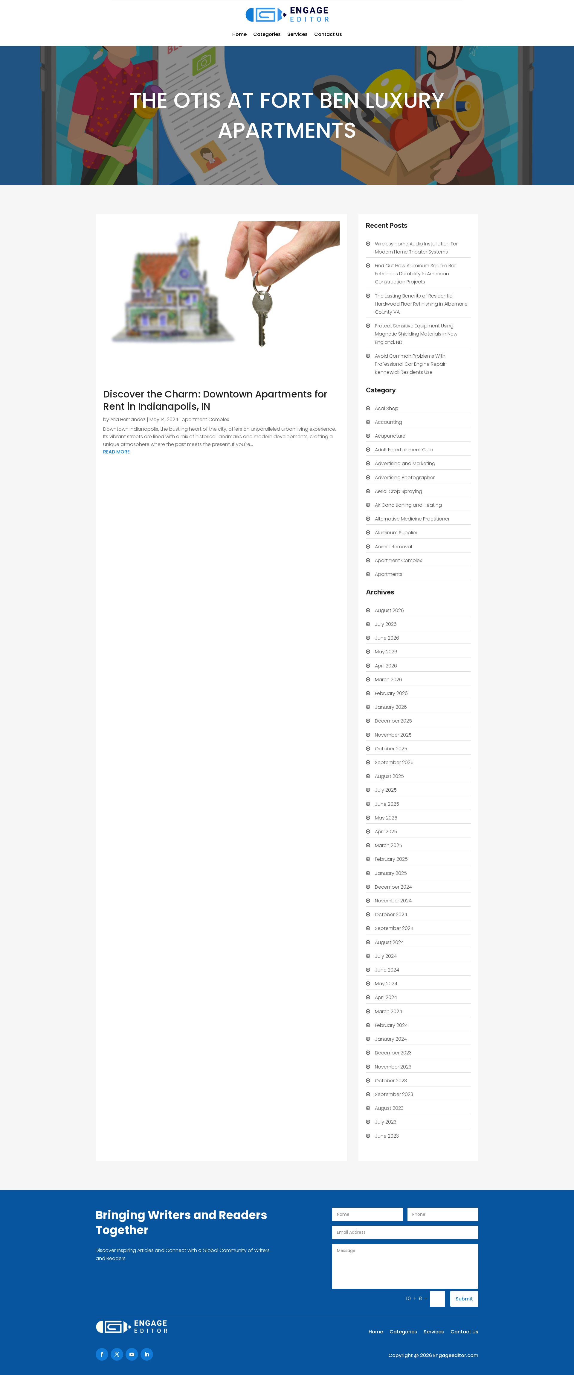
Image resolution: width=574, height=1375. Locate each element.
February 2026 (391, 693)
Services (297, 34)
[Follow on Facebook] (102, 1354)
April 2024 (386, 997)
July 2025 (386, 790)
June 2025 (387, 804)
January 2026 (391, 707)
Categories (267, 34)
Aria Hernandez (128, 419)
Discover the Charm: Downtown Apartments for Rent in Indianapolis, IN (215, 400)
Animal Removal (393, 546)
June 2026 (387, 638)
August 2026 (389, 610)
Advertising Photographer (405, 477)
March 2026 (388, 679)
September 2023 (394, 1094)
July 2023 (385, 1121)
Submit (464, 1298)
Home (239, 34)
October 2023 (391, 1080)
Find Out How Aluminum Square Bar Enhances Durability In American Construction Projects (415, 273)
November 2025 (393, 734)
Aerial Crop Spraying (398, 491)
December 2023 (393, 1052)
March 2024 (388, 1011)
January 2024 (391, 1039)
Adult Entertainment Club (404, 449)
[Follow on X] (117, 1354)
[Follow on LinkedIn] (147, 1354)
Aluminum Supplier (396, 532)
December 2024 (393, 887)
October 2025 (391, 748)
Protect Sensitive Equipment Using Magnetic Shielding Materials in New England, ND (416, 333)
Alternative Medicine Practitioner (412, 518)
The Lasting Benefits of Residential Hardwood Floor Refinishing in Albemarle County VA (421, 303)
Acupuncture (390, 435)
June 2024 (387, 969)
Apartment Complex (205, 419)
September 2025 (394, 762)
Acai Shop (387, 408)
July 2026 (386, 624)
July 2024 (386, 956)
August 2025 (389, 776)
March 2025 (388, 845)
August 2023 (389, 1108)
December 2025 (393, 720)
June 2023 (387, 1136)
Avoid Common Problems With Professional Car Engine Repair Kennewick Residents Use (410, 364)
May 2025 (386, 817)
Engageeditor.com (455, 1355)
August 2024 (389, 942)
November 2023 (393, 1066)
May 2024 (386, 983)
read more (116, 451)
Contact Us (328, 34)
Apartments (388, 574)
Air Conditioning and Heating (408, 505)
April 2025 (386, 831)
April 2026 (386, 665)
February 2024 (391, 1025)
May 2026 (386, 651)
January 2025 (391, 873)
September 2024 (394, 928)
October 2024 (391, 914)
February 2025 (391, 859)
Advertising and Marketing (405, 463)
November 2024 (393, 900)
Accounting (388, 422)
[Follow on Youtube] (132, 1354)
